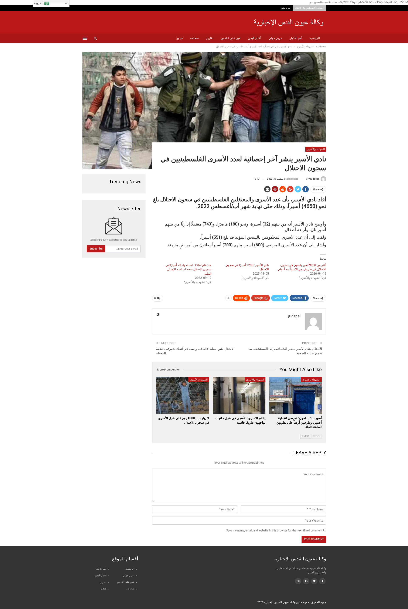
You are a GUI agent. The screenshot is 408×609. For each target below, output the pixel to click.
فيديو (180, 38)
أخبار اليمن (254, 38)
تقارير (209, 38)
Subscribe (96, 248)
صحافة (194, 38)
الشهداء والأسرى (316, 149)
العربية (39, 3)
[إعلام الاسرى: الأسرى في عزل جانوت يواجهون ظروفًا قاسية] (239, 395)
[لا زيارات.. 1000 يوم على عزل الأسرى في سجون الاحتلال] (182, 395)
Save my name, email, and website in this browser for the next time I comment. (274, 530)
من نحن (285, 7)
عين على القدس (231, 38)
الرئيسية (315, 38)
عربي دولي (275, 38)
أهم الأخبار (296, 38)
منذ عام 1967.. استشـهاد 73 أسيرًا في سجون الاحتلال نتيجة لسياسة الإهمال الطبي (188, 269)
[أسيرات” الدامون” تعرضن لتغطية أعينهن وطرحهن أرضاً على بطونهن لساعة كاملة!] (295, 395)
